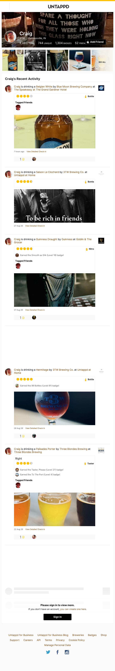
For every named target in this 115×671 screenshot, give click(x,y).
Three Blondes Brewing (73, 448)
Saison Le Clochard (47, 172)
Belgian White (44, 86)
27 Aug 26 (18, 226)
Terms (48, 640)
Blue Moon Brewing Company (74, 86)
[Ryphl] (34, 436)
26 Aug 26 (18, 428)
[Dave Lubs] (34, 537)
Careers (28, 640)
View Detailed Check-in (36, 152)
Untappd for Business (20, 635)
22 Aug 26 (18, 529)
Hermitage (42, 369)
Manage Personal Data (57, 645)
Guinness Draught (46, 239)
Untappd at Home (24, 175)
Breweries (78, 635)
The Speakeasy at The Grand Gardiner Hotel (40, 89)
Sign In (57, 616)
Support (14, 640)
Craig (17, 86)
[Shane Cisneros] (34, 159)
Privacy (60, 640)
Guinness (67, 239)
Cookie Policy (77, 640)
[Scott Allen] (34, 318)
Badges (92, 635)
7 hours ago (19, 152)
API (39, 640)
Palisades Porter (45, 448)
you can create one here (73, 609)
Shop (104, 635)
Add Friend (97, 41)
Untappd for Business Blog (52, 635)
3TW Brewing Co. (74, 172)
